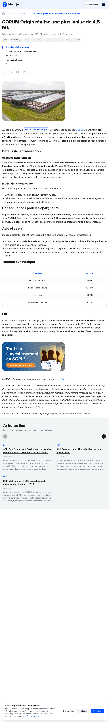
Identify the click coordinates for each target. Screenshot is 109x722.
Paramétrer (68, 711)
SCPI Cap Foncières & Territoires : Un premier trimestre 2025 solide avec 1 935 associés (27, 451)
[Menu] (104, 4)
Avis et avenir (11, 55)
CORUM (80, 129)
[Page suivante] (104, 436)
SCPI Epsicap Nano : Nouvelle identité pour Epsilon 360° (79, 451)
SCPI (11, 13)
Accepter (97, 711)
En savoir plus (33, 716)
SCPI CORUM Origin (37, 129)
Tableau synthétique (15, 60)
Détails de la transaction (18, 47)
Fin (7, 64)
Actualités (22, 13)
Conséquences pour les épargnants (21, 51)
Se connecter (91, 4)
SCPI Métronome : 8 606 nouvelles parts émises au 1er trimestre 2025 (24, 483)
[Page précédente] (5, 436)
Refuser (83, 711)
